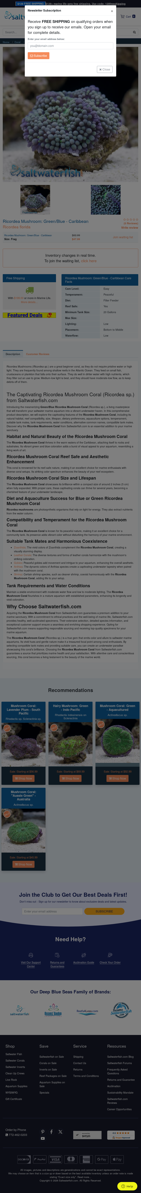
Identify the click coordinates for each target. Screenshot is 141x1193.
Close (106, 69)
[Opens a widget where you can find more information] (127, 1186)
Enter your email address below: (46, 39)
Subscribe (40, 55)
